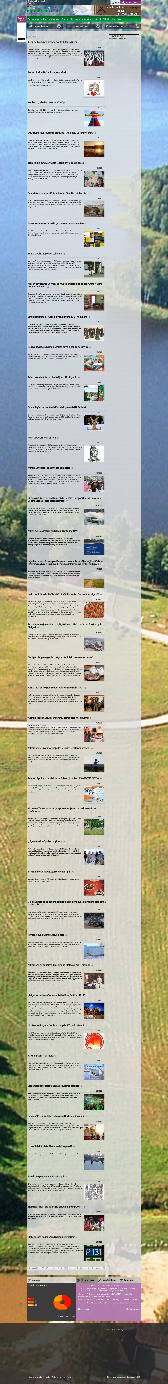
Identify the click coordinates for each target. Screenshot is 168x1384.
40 (58, 1268)
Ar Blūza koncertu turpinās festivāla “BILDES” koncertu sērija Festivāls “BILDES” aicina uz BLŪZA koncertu (105, 1295)
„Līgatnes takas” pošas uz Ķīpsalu (45, 841)
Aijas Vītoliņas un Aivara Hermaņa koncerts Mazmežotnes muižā (106, 1303)
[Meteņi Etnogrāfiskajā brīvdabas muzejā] (94, 491)
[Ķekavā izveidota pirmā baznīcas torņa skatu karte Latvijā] (94, 370)
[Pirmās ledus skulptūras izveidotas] (94, 958)
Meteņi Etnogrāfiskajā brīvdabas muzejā (49, 468)
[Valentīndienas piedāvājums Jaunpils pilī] (94, 895)
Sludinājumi (117, 36)
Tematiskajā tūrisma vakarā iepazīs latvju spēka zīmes (56, 163)
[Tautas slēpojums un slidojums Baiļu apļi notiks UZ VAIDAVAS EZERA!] (94, 802)
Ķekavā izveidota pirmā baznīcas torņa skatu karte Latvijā (58, 347)
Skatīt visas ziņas (132, 1309)
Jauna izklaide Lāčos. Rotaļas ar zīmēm (48, 72)
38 (50, 1268)
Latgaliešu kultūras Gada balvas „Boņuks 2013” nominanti (58, 317)
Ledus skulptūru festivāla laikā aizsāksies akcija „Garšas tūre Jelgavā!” (63, 594)
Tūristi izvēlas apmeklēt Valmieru (45, 253)
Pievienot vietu (21, 19)
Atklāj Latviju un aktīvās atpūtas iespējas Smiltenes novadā (59, 748)
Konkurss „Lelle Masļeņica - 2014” (45, 102)
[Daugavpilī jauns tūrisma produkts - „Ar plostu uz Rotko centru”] (94, 156)
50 (32, 1305)
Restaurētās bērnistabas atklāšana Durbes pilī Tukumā (56, 1116)
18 (32, 1299)
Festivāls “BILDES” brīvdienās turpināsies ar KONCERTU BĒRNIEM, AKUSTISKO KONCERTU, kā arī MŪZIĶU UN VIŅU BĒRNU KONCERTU (107, 1290)
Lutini (48, 1377)
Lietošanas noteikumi (36, 1377)
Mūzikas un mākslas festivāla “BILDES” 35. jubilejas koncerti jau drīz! (108, 1300)
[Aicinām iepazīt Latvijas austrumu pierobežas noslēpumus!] (94, 741)
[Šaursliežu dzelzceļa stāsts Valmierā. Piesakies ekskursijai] (94, 217)
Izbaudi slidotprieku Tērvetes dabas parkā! (50, 1146)
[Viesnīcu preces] (107, 15)
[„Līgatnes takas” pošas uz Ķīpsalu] (94, 865)
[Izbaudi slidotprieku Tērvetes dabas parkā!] (94, 1170)
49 (92, 1268)
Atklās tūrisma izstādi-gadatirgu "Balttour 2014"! (53, 531)
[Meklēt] (59, 26)
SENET (138, 1377)
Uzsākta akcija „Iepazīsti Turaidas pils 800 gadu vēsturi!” (57, 1025)
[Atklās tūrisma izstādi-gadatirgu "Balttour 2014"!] (94, 554)
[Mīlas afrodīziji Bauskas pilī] (94, 461)
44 (73, 1268)
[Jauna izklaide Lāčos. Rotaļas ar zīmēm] (94, 96)
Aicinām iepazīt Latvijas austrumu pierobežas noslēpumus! (58, 718)
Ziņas (33, 36)
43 (69, 1268)
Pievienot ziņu (83, 1309)
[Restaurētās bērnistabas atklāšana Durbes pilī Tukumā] (94, 1139)
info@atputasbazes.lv (34, 14)
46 (81, 1268)
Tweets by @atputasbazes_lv (114, 1330)
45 (77, 1268)
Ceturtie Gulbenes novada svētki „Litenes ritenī (52, 42)
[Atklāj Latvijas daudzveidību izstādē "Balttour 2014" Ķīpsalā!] (94, 988)
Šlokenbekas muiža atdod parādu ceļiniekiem (51, 1237)
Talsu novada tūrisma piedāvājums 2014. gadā (52, 377)
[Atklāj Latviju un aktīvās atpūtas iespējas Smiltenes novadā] (94, 771)
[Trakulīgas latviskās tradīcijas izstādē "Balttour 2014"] (94, 1230)
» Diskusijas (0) (63, 1317)
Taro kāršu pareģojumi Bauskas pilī (46, 1176)
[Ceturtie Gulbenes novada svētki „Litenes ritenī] (94, 65)
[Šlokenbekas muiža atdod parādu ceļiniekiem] (94, 1260)
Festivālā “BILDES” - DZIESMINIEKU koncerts (99, 1285)
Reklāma (70, 1377)
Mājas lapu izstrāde (58, 1377)
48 (88, 1268)
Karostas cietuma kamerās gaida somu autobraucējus (56, 223)
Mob (117, 2)
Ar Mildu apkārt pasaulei (41, 1056)
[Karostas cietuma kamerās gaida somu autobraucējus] (94, 247)
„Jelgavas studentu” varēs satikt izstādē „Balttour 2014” (56, 995)
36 (43, 1268)
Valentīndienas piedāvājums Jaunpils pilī (49, 871)
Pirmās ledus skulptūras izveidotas (46, 935)
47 (84, 1268)
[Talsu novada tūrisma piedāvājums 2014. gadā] (94, 401)
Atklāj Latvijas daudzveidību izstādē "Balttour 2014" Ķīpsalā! (59, 965)
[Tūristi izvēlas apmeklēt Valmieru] (94, 277)
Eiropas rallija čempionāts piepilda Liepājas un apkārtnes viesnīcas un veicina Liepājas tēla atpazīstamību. (64, 499)
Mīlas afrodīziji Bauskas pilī (42, 438)
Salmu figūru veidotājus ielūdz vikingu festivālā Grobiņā (57, 407)
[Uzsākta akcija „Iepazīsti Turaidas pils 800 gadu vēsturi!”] (94, 1049)
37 (47, 1268)
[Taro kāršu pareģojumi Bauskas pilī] (94, 1200)
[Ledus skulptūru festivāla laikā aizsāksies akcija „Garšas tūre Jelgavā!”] (94, 618)
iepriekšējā (36, 1268)
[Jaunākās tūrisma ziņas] (44, 14)
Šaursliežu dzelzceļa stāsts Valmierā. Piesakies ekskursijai (57, 193)
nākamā (98, 1268)
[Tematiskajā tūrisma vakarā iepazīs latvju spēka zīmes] (94, 186)
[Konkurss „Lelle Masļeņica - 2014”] (94, 126)
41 (62, 1268)
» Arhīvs (72, 1317)
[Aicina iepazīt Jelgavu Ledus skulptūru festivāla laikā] (94, 711)
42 (66, 1268)
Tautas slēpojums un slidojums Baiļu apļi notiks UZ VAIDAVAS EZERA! (63, 778)
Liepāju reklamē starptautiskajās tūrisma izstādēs (53, 1086)
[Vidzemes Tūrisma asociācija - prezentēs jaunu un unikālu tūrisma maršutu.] (94, 835)
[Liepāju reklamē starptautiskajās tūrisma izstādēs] (94, 1109)
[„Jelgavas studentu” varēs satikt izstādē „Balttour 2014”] (94, 1019)
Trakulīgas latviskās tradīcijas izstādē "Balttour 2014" (55, 1207)
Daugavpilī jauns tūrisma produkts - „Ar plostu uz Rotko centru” (61, 133)
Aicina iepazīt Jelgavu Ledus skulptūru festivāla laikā (55, 687)
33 (32, 1302)
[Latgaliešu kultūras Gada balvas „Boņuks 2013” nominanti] (94, 340)
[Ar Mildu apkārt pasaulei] (94, 1079)
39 (54, 1268)
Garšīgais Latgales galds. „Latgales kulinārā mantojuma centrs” (60, 657)
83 (104, 1268)
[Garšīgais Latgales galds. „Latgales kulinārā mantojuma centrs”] (94, 681)
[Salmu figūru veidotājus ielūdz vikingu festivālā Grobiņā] (94, 431)
